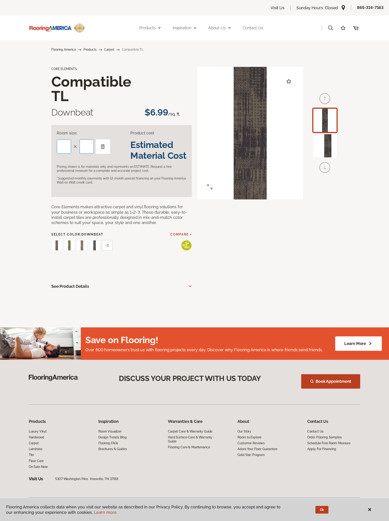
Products (90, 49)
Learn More (355, 343)
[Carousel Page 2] (325, 146)
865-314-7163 (370, 7)
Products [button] (147, 27)
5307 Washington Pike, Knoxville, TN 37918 (86, 479)
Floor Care (36, 461)
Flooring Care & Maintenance (189, 447)
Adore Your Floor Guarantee (257, 449)
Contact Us (253, 27)
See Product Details (70, 286)
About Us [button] (217, 27)
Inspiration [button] (182, 27)
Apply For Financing (321, 449)
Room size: (67, 133)
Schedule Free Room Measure (329, 443)
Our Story (244, 431)
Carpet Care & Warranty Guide (190, 431)
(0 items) (355, 28)
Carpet (109, 49)
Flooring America (63, 49)
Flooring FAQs (108, 443)
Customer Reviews (251, 443)
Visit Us (278, 7)
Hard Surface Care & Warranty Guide (190, 439)
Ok (322, 510)
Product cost (142, 133)
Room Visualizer (110, 431)
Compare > (181, 234)
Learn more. (106, 512)
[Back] (324, 98)
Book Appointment (333, 381)
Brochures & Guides (112, 449)
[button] (330, 27)
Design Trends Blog (112, 437)
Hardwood (36, 437)
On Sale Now (38, 467)
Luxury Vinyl (38, 431)
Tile (31, 455)
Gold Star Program (251, 455)
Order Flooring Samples (324, 437)
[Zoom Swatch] (209, 186)
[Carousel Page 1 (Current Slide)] (325, 120)
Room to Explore (249, 437)
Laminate (35, 449)
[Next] (324, 167)
